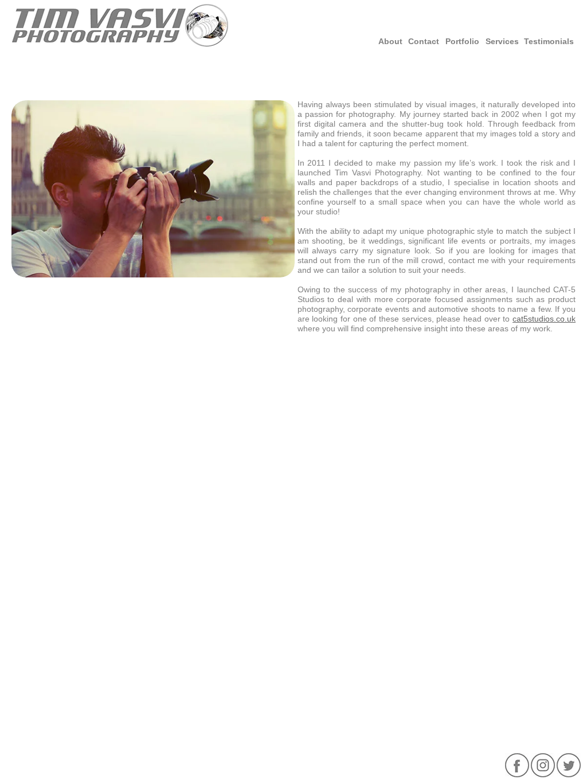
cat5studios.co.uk (544, 318)
